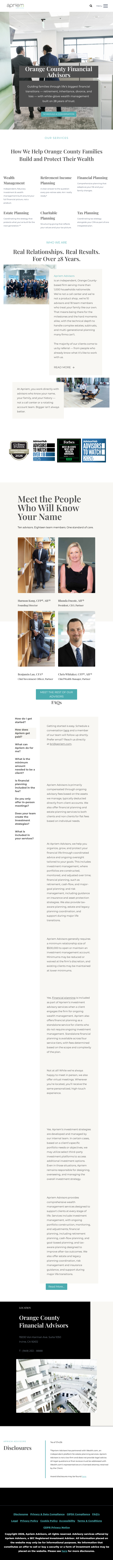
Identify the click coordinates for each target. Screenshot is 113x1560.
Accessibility (67, 1520)
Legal (14, 1520)
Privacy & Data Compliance (47, 1514)
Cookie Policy (49, 1520)
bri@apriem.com (61, 743)
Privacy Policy (29, 1520)
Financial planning (63, 997)
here (66, 730)
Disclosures (21, 1514)
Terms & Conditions (89, 1520)
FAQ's (96, 1514)
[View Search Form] (91, 6)
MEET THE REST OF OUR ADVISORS (56, 694)
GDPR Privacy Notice (56, 1527)
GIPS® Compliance (78, 1514)
